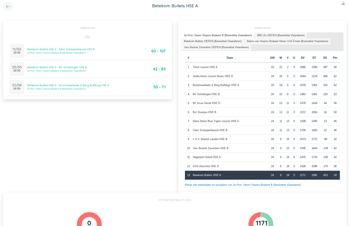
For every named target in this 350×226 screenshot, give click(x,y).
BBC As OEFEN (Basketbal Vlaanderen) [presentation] (281, 35)
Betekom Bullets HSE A (207, 175)
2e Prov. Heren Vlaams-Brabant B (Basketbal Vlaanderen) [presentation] (218, 35)
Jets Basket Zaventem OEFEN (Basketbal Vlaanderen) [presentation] (216, 47)
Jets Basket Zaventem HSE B (210, 148)
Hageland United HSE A (207, 157)
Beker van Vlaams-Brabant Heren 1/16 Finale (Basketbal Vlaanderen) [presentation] (287, 41)
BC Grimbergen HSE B (206, 94)
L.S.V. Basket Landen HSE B (210, 139)
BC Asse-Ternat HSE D (206, 103)
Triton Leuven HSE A (205, 67)
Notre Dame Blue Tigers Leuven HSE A (216, 121)
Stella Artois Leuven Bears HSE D (213, 76)
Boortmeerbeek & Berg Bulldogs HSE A (216, 85)
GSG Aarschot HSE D (206, 166)
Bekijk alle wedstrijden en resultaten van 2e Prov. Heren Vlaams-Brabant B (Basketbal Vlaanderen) (243, 184)
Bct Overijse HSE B (204, 112)
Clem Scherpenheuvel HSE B (210, 130)
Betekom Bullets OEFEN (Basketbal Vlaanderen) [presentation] (212, 41)
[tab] (218, 35)
